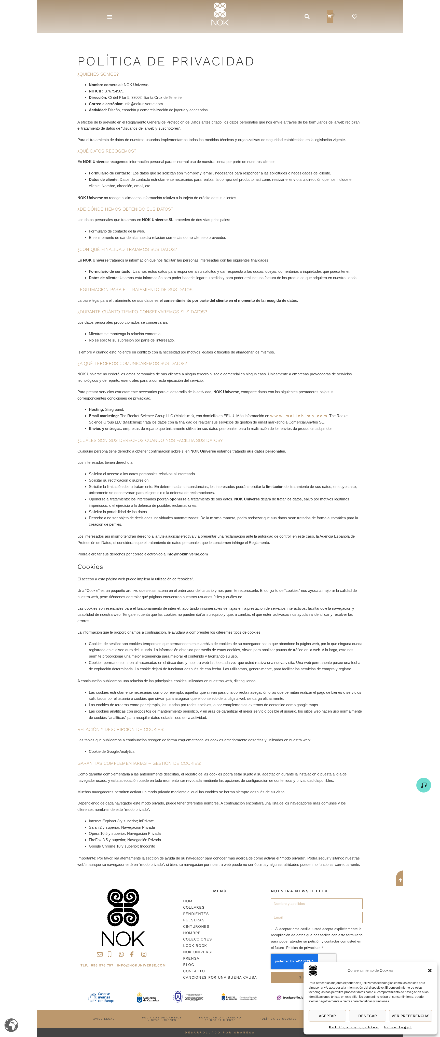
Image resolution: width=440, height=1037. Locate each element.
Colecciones (197, 939)
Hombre (192, 933)
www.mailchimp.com (299, 416)
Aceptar (327, 1016)
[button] (429, 970)
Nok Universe (198, 952)
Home (189, 901)
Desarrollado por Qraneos (220, 1032)
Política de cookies (354, 1027)
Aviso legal (398, 1027)
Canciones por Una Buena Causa (220, 977)
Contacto (194, 971)
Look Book (195, 945)
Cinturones (196, 926)
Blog (188, 964)
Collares (194, 907)
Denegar (367, 1016)
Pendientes (196, 913)
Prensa (191, 958)
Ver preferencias (411, 1016)
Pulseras (194, 920)
